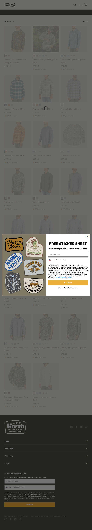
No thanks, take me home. (68, 288)
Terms (69, 277)
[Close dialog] (87, 236)
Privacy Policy (60, 277)
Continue (68, 283)
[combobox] (51, 260)
